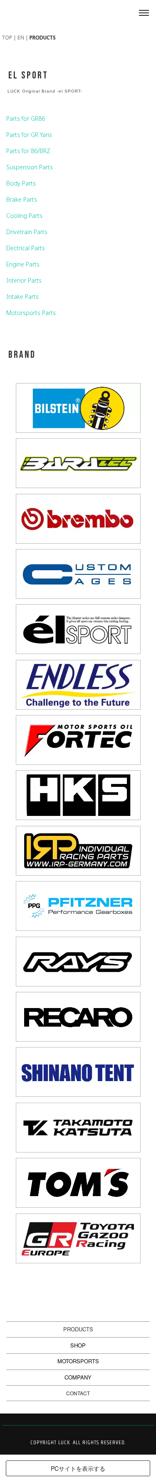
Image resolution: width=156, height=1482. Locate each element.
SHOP (78, 1345)
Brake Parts (21, 199)
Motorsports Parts (31, 313)
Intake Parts (22, 296)
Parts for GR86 (25, 118)
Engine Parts (23, 264)
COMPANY (78, 1377)
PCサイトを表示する (78, 1468)
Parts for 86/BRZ (28, 151)
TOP (7, 37)
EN (20, 37)
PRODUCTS (78, 1329)
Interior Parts (24, 280)
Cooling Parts (24, 216)
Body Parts (21, 183)
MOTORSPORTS (78, 1361)
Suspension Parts (29, 167)
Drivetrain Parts (26, 232)
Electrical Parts (25, 248)
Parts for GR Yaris (29, 135)
